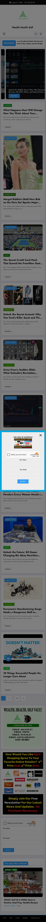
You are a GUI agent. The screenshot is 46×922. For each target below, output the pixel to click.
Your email (23, 470)
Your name (23, 460)
